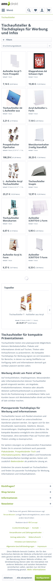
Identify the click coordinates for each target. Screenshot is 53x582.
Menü (10, 10)
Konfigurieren (42, 577)
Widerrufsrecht (35, 537)
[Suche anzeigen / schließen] (28, 10)
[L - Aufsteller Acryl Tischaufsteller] (13, 171)
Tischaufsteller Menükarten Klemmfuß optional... (11, 219)
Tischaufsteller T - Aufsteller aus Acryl (26, 314)
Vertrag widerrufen (18, 537)
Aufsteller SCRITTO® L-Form (38, 219)
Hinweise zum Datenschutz (25, 541)
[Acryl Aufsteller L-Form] (39, 98)
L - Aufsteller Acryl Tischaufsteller (12, 182)
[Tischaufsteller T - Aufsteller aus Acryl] (26, 302)
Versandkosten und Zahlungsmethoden (25, 532)
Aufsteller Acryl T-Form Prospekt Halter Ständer (12, 72)
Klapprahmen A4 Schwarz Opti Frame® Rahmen (38, 72)
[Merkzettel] (35, 10)
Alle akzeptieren (24, 577)
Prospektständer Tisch (25, 451)
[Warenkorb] (48, 10)
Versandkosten (9, 514)
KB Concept (33, 522)
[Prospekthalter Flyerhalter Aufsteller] (13, 134)
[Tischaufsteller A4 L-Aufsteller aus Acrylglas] (13, 98)
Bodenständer (17, 461)
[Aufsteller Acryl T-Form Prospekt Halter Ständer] (13, 61)
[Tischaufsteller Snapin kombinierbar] (39, 171)
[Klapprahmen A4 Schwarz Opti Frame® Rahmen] (39, 61)
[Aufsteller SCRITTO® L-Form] (39, 208)
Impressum (42, 546)
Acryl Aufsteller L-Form (38, 109)
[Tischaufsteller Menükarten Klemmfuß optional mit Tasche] (13, 208)
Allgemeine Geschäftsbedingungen (20, 546)
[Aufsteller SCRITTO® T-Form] (39, 244)
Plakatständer (7, 451)
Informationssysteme (11, 454)
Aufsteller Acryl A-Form (12, 256)
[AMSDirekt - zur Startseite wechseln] (9, 3)
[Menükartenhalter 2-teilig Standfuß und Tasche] (39, 134)
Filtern (8, 39)
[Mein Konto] (42, 10)
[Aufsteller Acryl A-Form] (13, 244)
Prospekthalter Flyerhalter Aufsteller (11, 146)
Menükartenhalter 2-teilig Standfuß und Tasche (39, 146)
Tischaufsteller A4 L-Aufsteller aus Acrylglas (12, 109)
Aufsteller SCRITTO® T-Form (38, 256)
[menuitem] (7, 10)
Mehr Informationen (36, 569)
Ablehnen (8, 577)
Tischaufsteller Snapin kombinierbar (37, 182)
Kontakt (35, 528)
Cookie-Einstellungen (20, 528)
